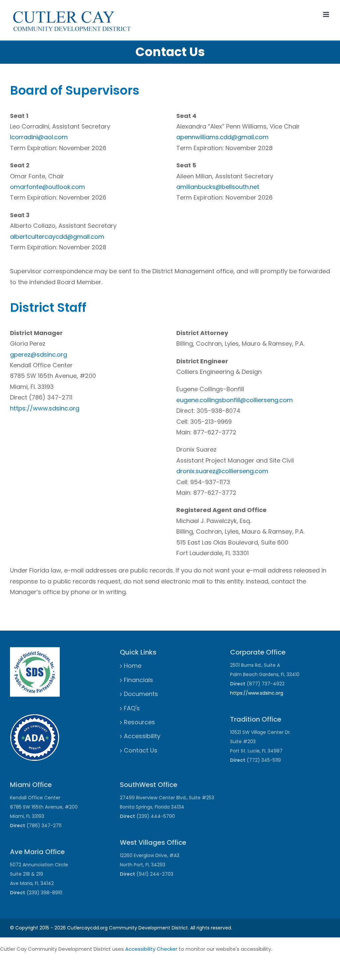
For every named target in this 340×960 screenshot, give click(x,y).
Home (132, 665)
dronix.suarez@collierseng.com (222, 471)
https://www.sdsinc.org (44, 408)
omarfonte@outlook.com (47, 187)
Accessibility (142, 736)
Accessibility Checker (151, 948)
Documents (141, 694)
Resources (139, 722)
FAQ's (132, 708)
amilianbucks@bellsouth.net (217, 187)
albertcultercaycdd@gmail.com (57, 236)
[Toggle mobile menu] (326, 14)
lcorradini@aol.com (39, 137)
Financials (138, 680)
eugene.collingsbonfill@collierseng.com (234, 400)
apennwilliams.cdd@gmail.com (222, 137)
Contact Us (140, 750)
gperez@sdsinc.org (38, 354)
